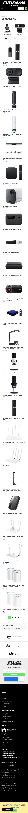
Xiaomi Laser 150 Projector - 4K (12, 275)
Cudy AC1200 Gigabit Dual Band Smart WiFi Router (14, 561)
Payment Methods (6, 716)
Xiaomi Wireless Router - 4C (11, 466)
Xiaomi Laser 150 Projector (11, 252)
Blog (3, 744)
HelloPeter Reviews (7, 739)
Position (15, 38)
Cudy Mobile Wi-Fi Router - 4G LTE (12, 513)
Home (2, 15)
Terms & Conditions (7, 701)
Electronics (8, 15)
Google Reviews (6, 737)
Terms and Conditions (14, 807)
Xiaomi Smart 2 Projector (10, 206)
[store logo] (14, 3)
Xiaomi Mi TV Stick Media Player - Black (12, 63)
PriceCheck (5, 742)
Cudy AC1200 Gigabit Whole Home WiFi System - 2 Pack (14, 610)
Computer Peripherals (16, 15)
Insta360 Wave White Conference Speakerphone (13, 135)
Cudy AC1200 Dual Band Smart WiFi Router (13, 537)
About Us (4, 696)
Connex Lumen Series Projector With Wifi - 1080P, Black (13, 299)
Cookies (10, 805)
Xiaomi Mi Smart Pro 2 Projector (12, 229)
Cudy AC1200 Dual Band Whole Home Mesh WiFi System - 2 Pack (13, 586)
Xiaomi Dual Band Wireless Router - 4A (14, 442)
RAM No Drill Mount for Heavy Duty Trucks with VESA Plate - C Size (13, 348)
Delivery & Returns (6, 714)
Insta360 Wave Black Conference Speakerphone (12, 110)
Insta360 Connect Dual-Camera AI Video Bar (12, 159)
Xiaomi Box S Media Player (10, 183)
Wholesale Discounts (7, 721)
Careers (4, 706)
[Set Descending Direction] (20, 38)
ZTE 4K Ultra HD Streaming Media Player (12, 323)
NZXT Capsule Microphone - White (13, 372)
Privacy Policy (17, 805)
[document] (14, 807)
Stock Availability (6, 719)
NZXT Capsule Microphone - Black (12, 395)
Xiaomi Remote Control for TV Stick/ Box (13, 419)
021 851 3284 (14, 5)
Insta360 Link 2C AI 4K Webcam (12, 86)
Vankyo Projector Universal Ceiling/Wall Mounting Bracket (12, 489)
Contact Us (4, 698)
